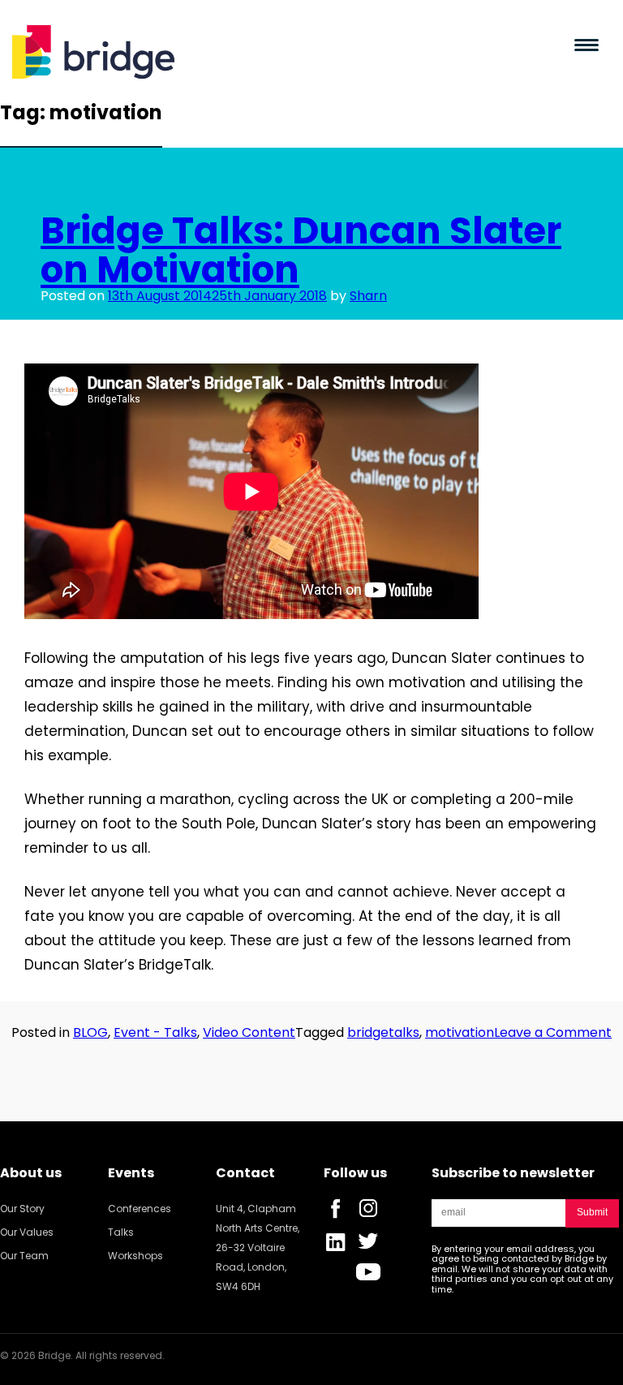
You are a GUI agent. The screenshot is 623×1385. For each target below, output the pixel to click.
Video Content (249, 1032)
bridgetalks (383, 1032)
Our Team (24, 1255)
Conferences (139, 1208)
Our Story (22, 1208)
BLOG (90, 1032)
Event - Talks (155, 1032)
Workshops (135, 1255)
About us (31, 1172)
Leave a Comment (553, 1032)
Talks (121, 1232)
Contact (245, 1172)
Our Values (27, 1232)
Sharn (368, 295)
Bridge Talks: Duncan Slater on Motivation (301, 249)
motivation (459, 1032)
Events (131, 1172)
